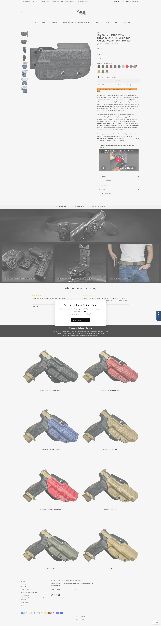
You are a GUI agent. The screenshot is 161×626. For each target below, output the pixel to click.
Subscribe (89, 314)
